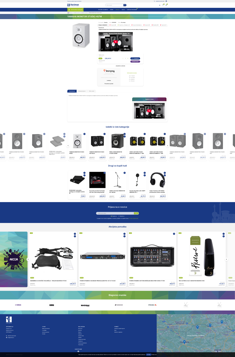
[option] (77, 146)
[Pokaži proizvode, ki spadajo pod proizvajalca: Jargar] (219, 305)
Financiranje (80, 344)
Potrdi (148, 354)
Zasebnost (80, 341)
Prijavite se (114, 216)
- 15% (81, 233)
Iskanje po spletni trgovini (119, 328)
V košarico (136, 58)
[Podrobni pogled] (81, 35)
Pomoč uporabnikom (82, 342)
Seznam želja (81, 335)
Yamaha (105, 22)
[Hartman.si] (9, 319)
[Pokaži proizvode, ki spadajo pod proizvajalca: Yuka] (119, 305)
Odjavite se (122, 216)
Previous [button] (68, 146)
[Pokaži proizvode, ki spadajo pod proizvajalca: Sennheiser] (18, 305)
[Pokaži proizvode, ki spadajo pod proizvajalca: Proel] (51, 305)
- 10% (31, 233)
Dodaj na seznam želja (64, 134)
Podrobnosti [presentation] (72, 91)
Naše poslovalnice (46, 328)
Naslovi (79, 332)
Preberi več (154, 354)
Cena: (100, 58)
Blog (115, 330)
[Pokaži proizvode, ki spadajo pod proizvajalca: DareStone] (85, 305)
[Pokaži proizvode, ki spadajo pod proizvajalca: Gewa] (186, 305)
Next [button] (168, 146)
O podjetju (44, 330)
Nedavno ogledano (118, 332)
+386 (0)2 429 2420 (159, 1)
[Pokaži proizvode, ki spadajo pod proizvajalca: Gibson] (152, 305)
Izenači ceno (135, 61)
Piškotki (79, 337)
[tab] (72, 91)
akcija (32, 277)
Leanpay (109, 80)
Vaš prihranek (102, 60)
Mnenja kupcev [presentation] (81, 91)
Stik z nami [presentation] (91, 91)
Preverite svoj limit (109, 83)
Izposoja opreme (45, 332)
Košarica (80, 333)
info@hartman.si (11, 337)
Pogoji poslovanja (82, 339)
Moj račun (80, 328)
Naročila (80, 330)
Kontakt (43, 333)
